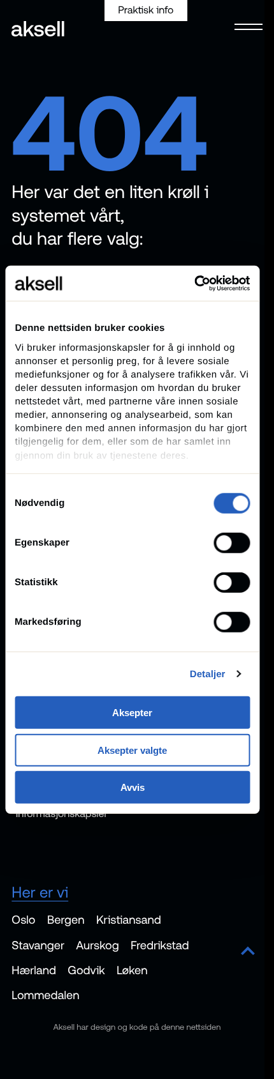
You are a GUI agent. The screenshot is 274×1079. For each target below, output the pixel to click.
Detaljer (208, 673)
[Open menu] (245, 25)
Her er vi (39, 892)
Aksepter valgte (132, 749)
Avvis (132, 787)
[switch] (231, 543)
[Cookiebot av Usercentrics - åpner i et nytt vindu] (194, 283)
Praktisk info (145, 10)
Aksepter (132, 712)
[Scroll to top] (248, 952)
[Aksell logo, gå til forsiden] (37, 30)
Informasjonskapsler (62, 814)
